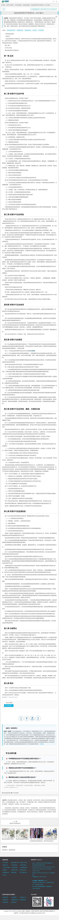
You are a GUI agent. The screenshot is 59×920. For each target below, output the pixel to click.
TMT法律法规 (18, 5)
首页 (4, 5)
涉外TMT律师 (10, 5)
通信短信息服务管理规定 (8, 839)
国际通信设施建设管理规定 (22, 839)
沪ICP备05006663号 (24, 913)
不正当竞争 (32, 350)
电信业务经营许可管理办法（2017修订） (29, 13)
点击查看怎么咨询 (39, 884)
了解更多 (41, 744)
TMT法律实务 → (8, 705)
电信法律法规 (26, 5)
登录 (14, 849)
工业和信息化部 (35, 9)
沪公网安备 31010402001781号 (37, 913)
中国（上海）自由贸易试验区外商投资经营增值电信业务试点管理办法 (36, 841)
